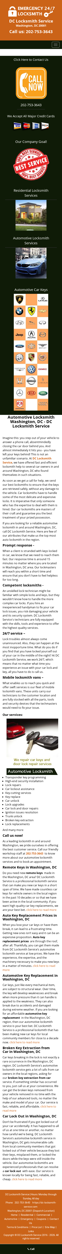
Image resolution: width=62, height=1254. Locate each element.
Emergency (27, 1219)
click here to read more (41, 910)
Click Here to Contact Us (31, 60)
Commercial (43, 1215)
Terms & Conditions (17, 1227)
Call (31, 1249)
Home (14, 1215)
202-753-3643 (39, 31)
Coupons (41, 1219)
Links (31, 1231)
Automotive (10, 1219)
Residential (27, 1215)
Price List (37, 1227)
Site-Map (50, 1227)
